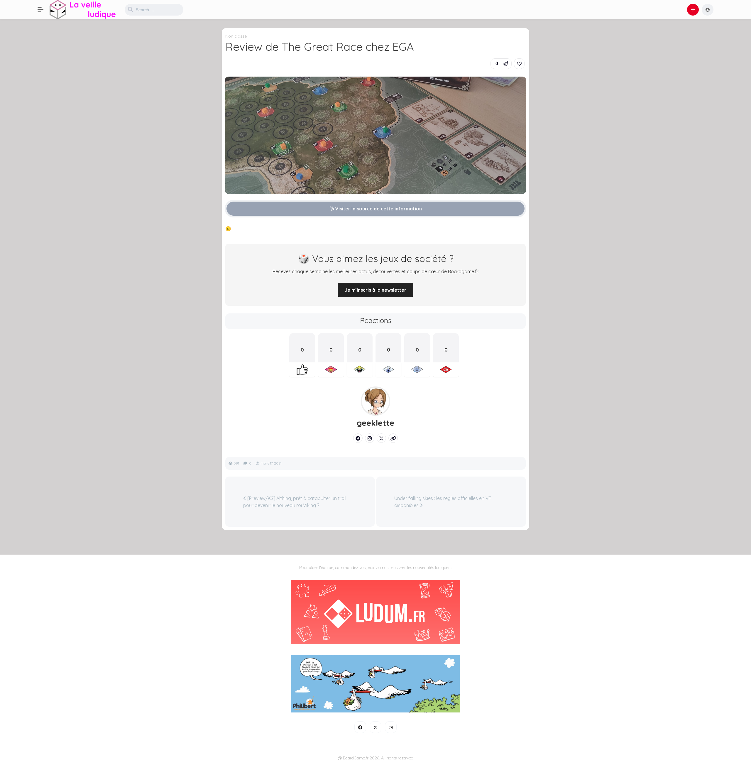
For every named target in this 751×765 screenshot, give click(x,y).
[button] (43, 10)
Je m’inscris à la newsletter (375, 290)
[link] (519, 63)
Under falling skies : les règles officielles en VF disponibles (442, 501)
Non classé (236, 36)
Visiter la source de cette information (378, 209)
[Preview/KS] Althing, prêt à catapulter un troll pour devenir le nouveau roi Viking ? (294, 501)
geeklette (375, 422)
